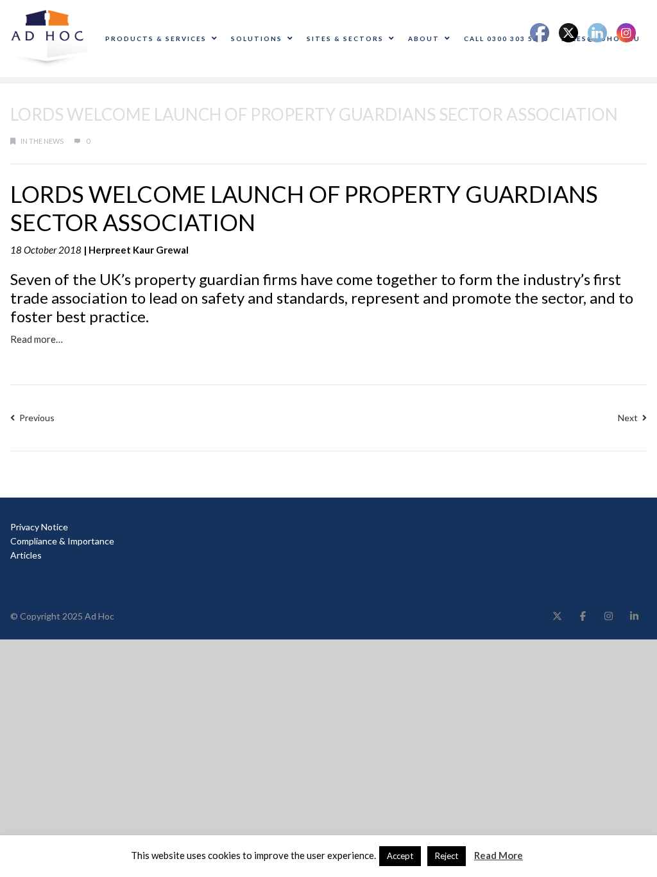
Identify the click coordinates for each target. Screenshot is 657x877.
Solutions (256, 38)
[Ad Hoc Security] (48, 37)
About (423, 38)
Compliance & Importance (62, 540)
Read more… (36, 339)
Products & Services (156, 38)
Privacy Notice (39, 526)
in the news (42, 141)
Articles (26, 555)
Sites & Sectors (345, 38)
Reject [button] (446, 856)
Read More (498, 855)
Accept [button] (400, 856)
